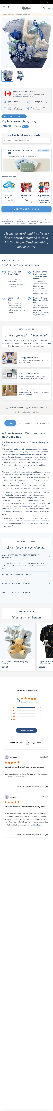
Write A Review (26, 730)
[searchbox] (15, 743)
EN (48, 2)
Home (5, 15)
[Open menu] (3, 7)
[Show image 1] (7, 76)
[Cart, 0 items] (49, 8)
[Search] (7, 7)
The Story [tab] (10, 423)
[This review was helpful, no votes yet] (41, 834)
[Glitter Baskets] (26, 8)
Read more (38, 825)
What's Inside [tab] (24, 423)
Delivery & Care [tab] (41, 423)
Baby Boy (11, 15)
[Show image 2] (20, 76)
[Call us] (44, 8)
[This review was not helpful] (46, 786)
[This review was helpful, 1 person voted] (41, 786)
